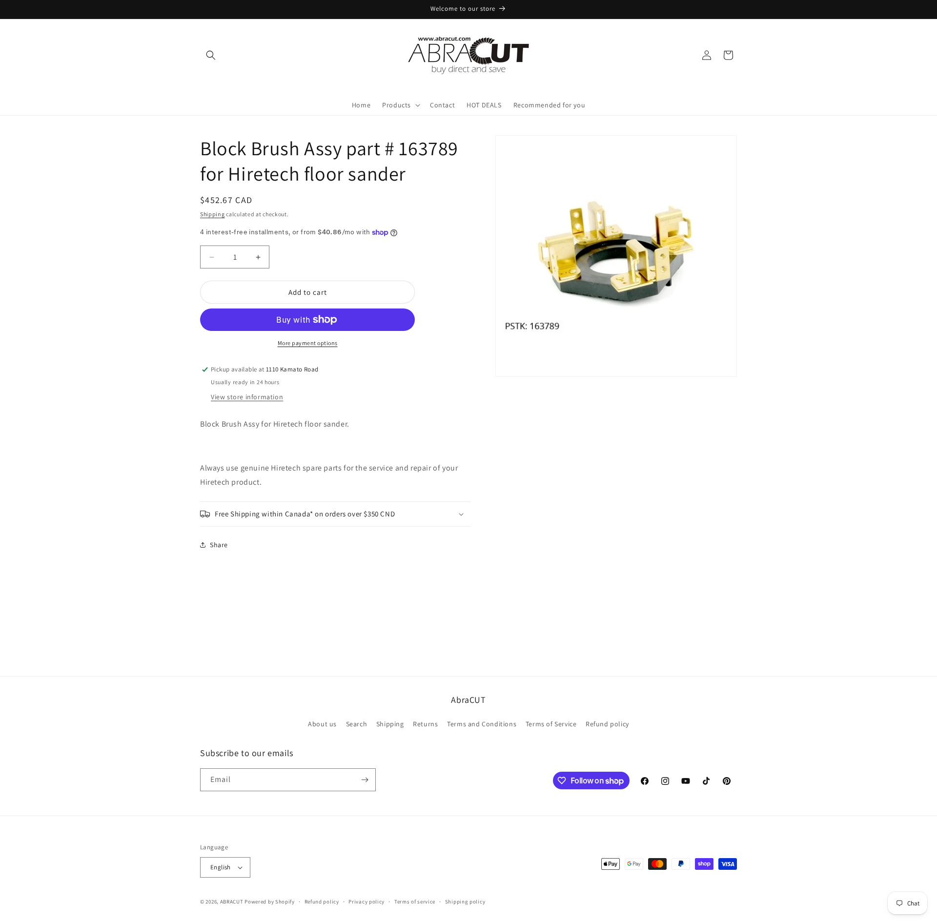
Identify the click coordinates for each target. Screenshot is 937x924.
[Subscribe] (364, 779)
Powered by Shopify (269, 901)
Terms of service (414, 901)
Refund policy (607, 723)
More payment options (308, 343)
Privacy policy (366, 901)
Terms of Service (551, 723)
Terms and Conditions (481, 723)
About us (322, 723)
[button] (211, 55)
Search (356, 723)
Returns (425, 723)
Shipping (212, 214)
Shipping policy (465, 901)
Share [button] (219, 544)
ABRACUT (232, 901)
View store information (247, 396)
